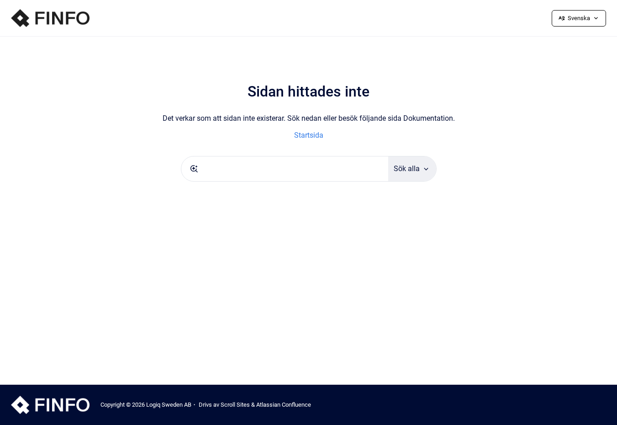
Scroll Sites (235, 404)
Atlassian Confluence (283, 404)
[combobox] (284, 168)
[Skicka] (194, 168)
